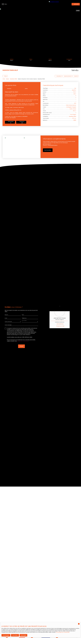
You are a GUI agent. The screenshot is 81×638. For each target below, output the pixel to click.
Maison (7, 79)
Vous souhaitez (24, 320)
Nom (23, 314)
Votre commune (8, 321)
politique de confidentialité (23, 341)
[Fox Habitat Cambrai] (57, 4)
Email (6, 318)
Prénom (6, 314)
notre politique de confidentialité (62, 632)
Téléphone (24, 318)
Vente (4, 79)
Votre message (8, 324)
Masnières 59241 (13, 79)
